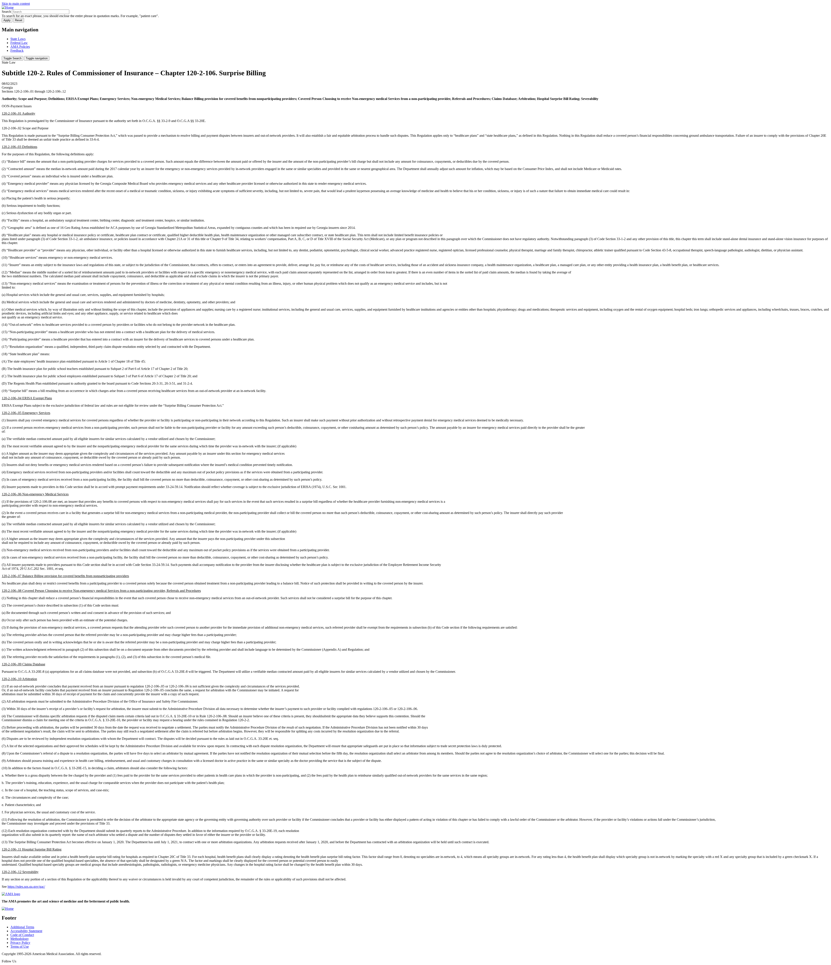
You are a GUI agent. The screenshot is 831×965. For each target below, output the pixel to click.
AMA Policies (20, 46)
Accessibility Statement (26, 931)
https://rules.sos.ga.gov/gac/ (26, 886)
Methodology (19, 939)
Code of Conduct (22, 935)
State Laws (18, 39)
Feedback (17, 50)
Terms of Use (19, 946)
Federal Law (19, 43)
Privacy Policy (20, 942)
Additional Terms (22, 927)
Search (6, 11)
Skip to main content (16, 3)
